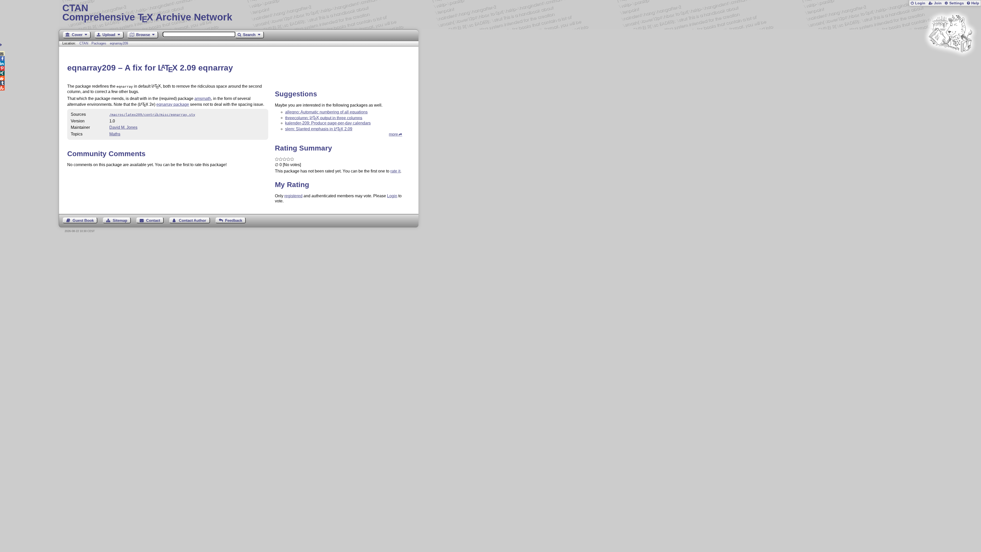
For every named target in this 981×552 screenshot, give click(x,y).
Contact (153, 220)
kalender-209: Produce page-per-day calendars (328, 123)
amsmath (202, 98)
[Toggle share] (1, 44)
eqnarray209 (119, 43)
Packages (99, 43)
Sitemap (120, 220)
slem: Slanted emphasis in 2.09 (318, 129)
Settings (956, 3)
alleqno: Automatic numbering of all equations (326, 112)
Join (938, 3)
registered (293, 196)
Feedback (233, 220)
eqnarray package (172, 104)
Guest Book (83, 220)
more (393, 134)
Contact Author (192, 220)
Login (920, 3)
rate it (395, 171)
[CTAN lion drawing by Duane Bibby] (950, 62)
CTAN (83, 43)
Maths (114, 134)
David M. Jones (123, 127)
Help (975, 3)
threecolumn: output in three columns (323, 118)
